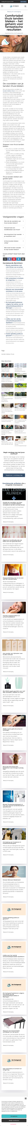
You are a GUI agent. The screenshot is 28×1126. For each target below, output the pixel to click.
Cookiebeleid (13, 1124)
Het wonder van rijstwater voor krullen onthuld (13, 654)
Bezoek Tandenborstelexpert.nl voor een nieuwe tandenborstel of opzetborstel (13, 806)
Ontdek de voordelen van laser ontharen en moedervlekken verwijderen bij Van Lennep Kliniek (14, 504)
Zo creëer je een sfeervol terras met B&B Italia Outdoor (20, 380)
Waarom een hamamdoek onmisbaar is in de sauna (11, 1031)
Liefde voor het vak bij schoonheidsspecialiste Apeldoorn (13, 320)
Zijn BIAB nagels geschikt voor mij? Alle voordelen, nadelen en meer (14, 691)
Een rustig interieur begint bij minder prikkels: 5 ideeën (5, 370)
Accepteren (14, 1116)
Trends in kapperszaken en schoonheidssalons (11, 616)
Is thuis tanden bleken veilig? (14, 242)
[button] (25, 1098)
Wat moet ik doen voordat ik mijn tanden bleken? (14, 248)
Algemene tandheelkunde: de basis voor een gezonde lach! (12, 540)
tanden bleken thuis (9, 91)
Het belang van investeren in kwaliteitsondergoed (12, 842)
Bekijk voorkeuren (14, 1120)
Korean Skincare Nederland (11, 880)
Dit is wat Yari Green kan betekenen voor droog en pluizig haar (13, 768)
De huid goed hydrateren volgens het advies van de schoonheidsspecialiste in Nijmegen (13, 995)
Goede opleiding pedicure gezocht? (11, 918)
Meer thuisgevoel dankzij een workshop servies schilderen (20, 421)
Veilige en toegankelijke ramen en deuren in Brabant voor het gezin (6, 380)
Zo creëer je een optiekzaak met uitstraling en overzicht (20, 370)
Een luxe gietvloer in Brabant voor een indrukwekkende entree (20, 431)
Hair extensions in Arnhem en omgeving (12, 1069)
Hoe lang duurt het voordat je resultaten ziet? (14, 235)
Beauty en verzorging (14, 11)
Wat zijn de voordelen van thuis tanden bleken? (14, 222)
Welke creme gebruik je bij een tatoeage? (13, 729)
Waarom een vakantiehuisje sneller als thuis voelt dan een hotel (7, 443)
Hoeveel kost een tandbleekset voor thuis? (14, 228)
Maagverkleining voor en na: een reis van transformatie (13, 578)
